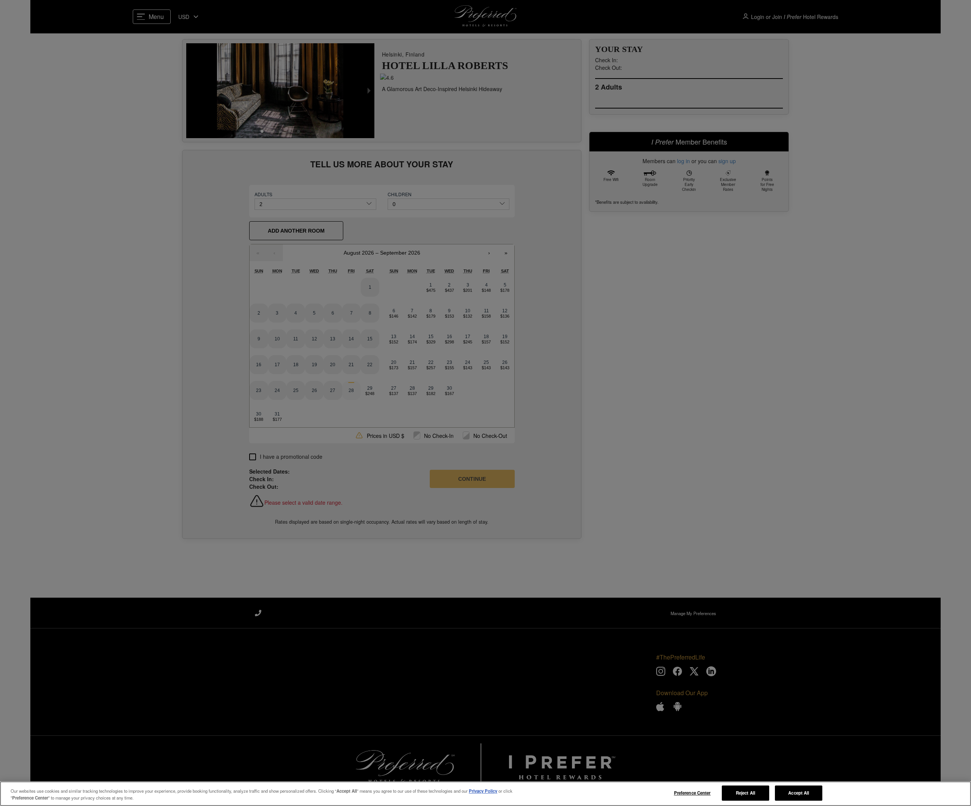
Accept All (798, 793)
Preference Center (692, 793)
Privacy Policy (483, 791)
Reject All (745, 793)
